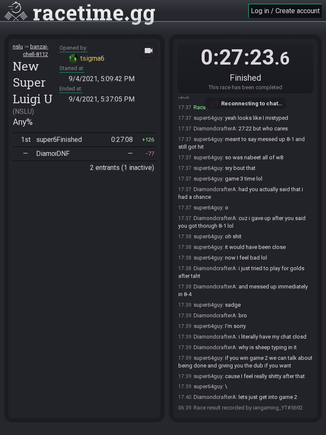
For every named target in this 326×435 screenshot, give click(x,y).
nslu (18, 46)
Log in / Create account (285, 11)
